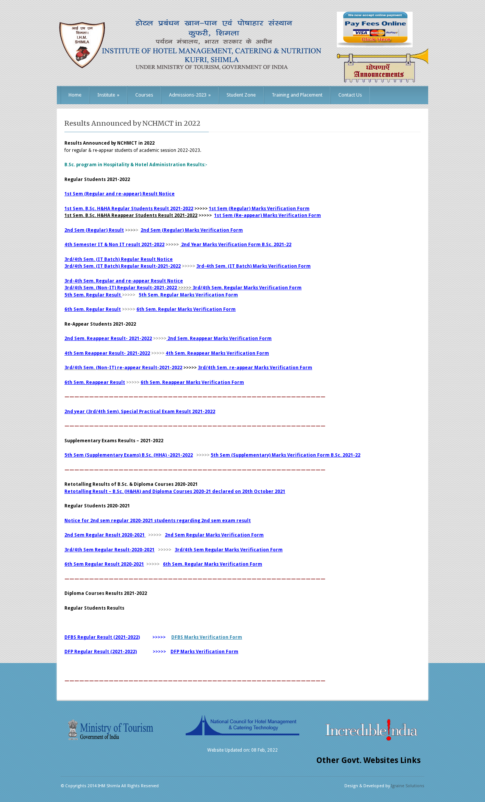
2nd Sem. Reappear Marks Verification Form (219, 338)
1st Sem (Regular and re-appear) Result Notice (119, 194)
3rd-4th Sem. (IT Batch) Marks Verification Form (253, 266)
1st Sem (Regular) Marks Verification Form (259, 208)
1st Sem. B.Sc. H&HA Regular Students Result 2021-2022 (128, 208)
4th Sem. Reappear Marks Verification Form (217, 353)
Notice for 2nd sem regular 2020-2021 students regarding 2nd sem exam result (157, 520)
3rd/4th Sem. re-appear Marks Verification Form (255, 367)
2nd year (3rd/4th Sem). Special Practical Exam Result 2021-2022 (139, 411)
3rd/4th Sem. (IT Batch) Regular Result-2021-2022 (122, 266)
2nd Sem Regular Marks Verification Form (214, 535)
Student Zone (241, 95)
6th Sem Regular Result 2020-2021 (104, 564)
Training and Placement (297, 95)
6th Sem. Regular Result (92, 309)
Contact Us (350, 95)
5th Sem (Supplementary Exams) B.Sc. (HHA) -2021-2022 (128, 455)
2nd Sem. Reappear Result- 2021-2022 (108, 338)
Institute (108, 95)
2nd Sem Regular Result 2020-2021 (104, 535)
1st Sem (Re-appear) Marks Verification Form (267, 215)
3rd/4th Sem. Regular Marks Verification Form (247, 287)
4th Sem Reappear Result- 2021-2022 (107, 353)
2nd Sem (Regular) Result (94, 230)
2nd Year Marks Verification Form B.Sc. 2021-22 (236, 244)
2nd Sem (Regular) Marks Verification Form (192, 230)
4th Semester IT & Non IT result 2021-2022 (114, 244)
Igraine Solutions (407, 785)
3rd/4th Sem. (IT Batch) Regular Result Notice (118, 259)
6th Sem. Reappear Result (94, 382)
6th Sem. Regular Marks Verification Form (186, 309)
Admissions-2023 (190, 95)
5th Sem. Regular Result (92, 295)
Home (75, 95)
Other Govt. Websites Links (368, 760)
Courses (144, 95)
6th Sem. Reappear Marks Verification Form (192, 382)
